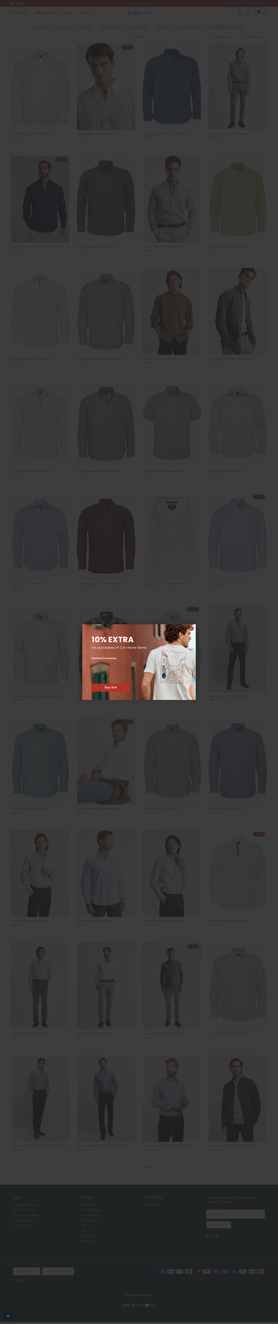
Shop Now (110, 687)
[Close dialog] (191, 628)
